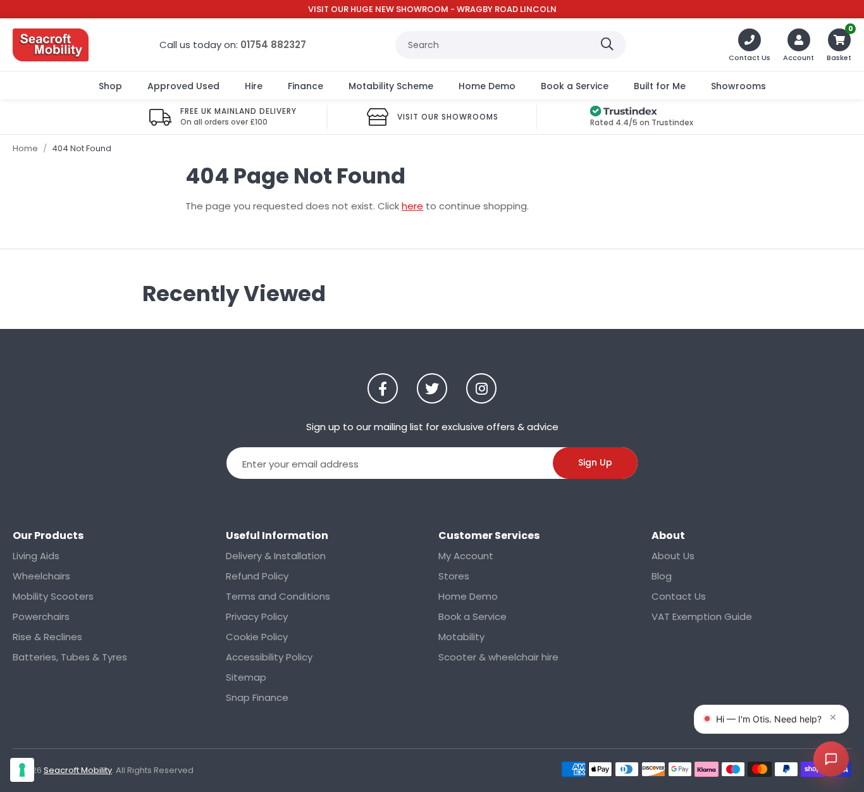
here (412, 206)
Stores (453, 576)
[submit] (607, 45)
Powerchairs (41, 616)
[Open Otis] (831, 759)
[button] (839, 44)
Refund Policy (257, 576)
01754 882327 (273, 44)
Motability (461, 636)
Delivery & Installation (276, 555)
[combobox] (510, 45)
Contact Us (678, 596)
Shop (110, 86)
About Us (672, 555)
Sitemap (246, 677)
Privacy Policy (257, 616)
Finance (305, 86)
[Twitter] (432, 388)
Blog (661, 576)
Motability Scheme (391, 86)
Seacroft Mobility (51, 44)
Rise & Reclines (47, 636)
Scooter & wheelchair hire (498, 657)
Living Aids (36, 555)
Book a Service (574, 86)
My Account (465, 555)
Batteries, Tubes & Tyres (70, 657)
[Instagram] (481, 388)
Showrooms (738, 86)
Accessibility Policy (269, 657)
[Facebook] (382, 388)
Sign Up (595, 462)
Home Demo (487, 86)
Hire (253, 86)
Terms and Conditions (278, 596)
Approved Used (183, 86)
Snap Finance (257, 697)
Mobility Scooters (53, 596)
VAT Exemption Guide (701, 616)
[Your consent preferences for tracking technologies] (22, 770)
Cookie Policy (257, 636)
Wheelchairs (41, 576)
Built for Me (660, 86)
